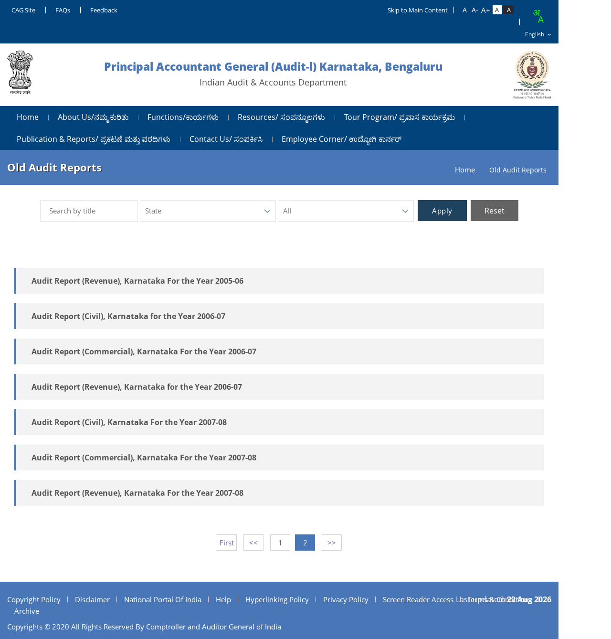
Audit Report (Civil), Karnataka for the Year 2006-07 (128, 316)
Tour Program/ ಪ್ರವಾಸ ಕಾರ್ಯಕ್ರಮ (399, 117)
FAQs (62, 10)
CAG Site (23, 10)
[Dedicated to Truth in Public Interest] (20, 75)
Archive (26, 611)
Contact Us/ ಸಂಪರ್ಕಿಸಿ (226, 139)
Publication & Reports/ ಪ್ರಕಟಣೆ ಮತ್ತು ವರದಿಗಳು (93, 139)
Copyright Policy (34, 599)
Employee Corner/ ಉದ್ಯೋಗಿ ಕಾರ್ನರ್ (341, 139)
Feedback (103, 10)
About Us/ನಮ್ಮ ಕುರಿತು (93, 117)
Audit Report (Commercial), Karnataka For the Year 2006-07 (144, 351)
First (227, 542)
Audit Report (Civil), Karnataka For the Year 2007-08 (129, 422)
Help (223, 599)
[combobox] (538, 16)
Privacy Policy (346, 599)
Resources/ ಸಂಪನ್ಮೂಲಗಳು (281, 117)
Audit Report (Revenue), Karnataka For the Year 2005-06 (137, 281)
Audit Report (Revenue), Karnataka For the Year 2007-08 (137, 493)
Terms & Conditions (500, 599)
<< (253, 542)
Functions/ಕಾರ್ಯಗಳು (183, 117)
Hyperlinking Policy (277, 599)
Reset (495, 210)
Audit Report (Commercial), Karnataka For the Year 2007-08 (144, 457)
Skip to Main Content (418, 10)
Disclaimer (92, 599)
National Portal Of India (162, 599)
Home (28, 117)
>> (331, 542)
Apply (442, 210)
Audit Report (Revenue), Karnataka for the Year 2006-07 (137, 387)
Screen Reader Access (418, 599)
